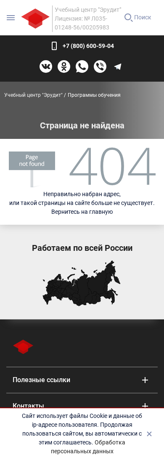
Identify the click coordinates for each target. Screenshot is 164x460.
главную (101, 211)
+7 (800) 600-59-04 (88, 46)
